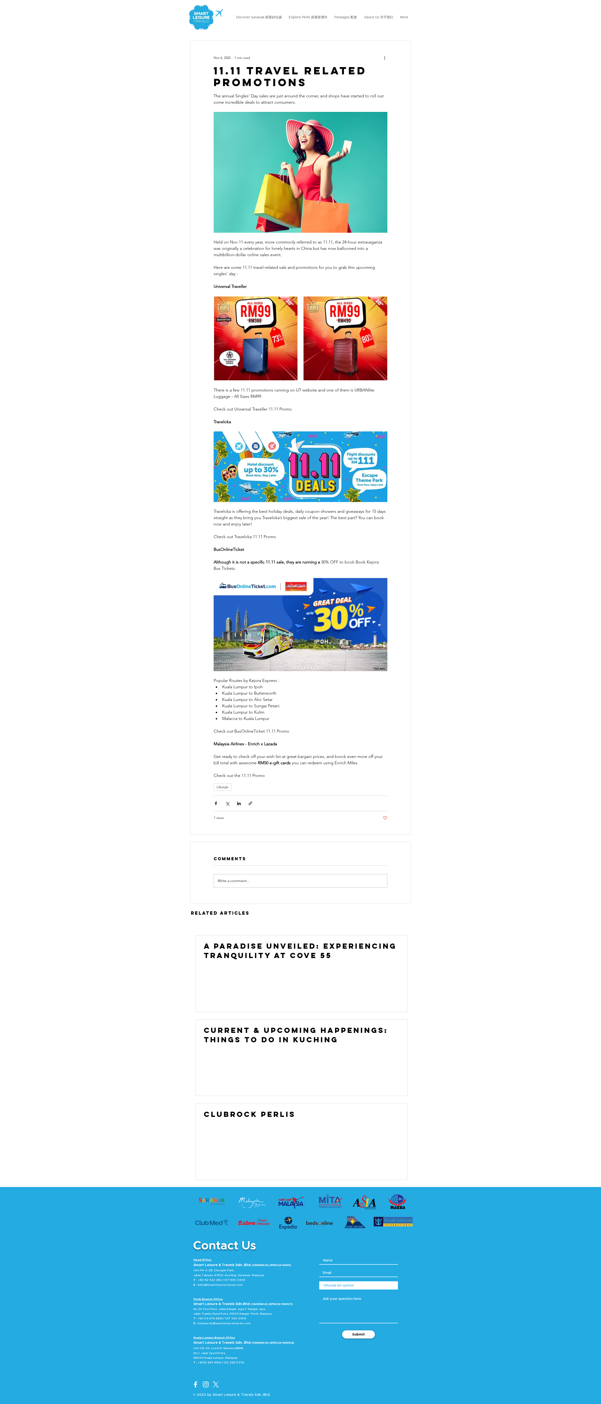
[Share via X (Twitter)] (227, 803)
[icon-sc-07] (196, 1384)
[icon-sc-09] (216, 1384)
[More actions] (384, 58)
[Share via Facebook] (216, 803)
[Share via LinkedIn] (239, 803)
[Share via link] (250, 803)
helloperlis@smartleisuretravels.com (224, 1323)
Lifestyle (222, 787)
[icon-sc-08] (206, 1384)
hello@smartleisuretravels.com (220, 1284)
